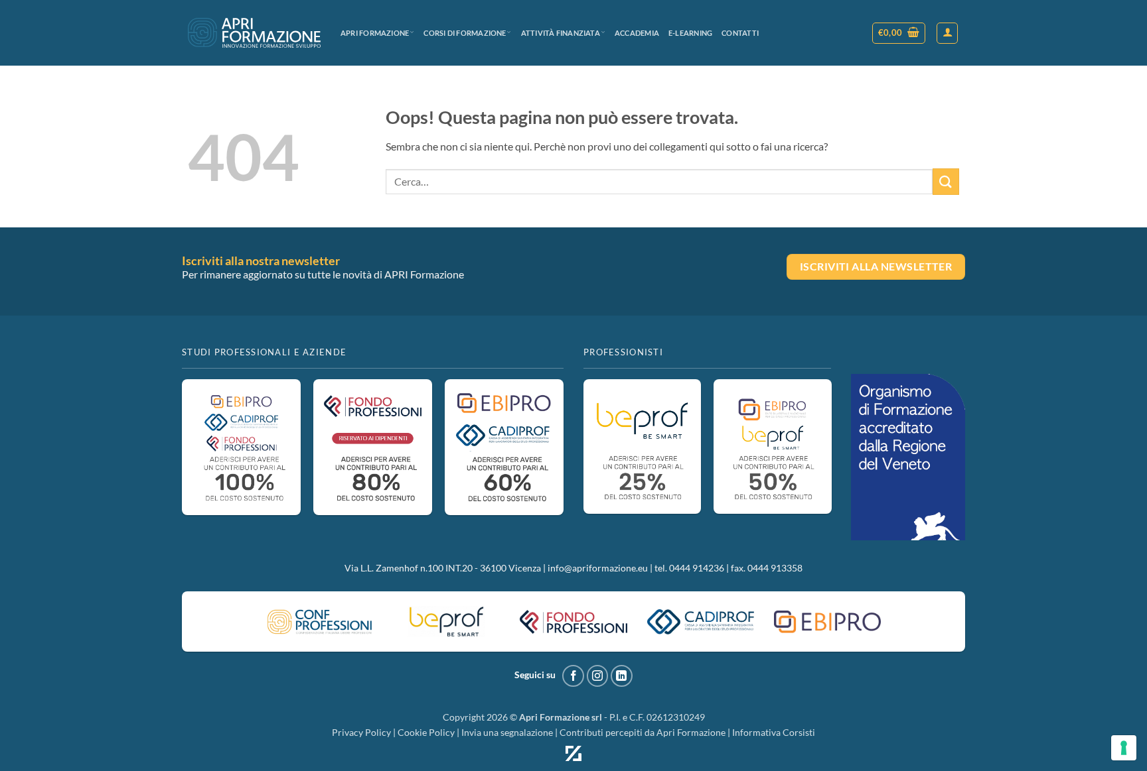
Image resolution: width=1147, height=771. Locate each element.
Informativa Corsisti (773, 732)
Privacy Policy (361, 732)
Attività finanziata (560, 33)
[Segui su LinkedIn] (622, 676)
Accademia (637, 33)
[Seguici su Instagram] (598, 676)
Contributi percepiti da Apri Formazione (643, 732)
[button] (899, 33)
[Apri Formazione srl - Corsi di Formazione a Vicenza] (254, 33)
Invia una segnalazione (507, 732)
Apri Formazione (375, 33)
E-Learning (690, 33)
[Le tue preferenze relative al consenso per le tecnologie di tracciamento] (1123, 747)
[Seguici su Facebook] (573, 676)
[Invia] (946, 181)
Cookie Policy (426, 732)
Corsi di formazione (464, 33)
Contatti (740, 33)
